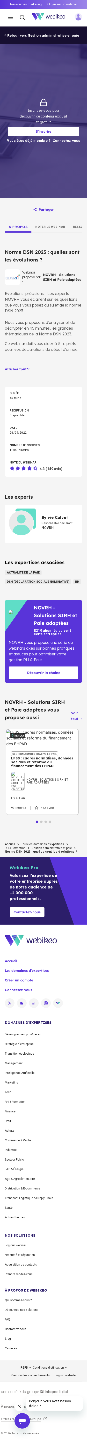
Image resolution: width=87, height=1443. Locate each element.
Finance (10, 1111)
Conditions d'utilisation (48, 1367)
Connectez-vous (18, 990)
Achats (9, 1130)
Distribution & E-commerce (22, 1188)
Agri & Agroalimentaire (20, 1179)
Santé (9, 1207)
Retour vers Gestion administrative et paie (43, 35)
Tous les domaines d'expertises (42, 844)
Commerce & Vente (18, 1140)
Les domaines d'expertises (27, 970)
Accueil (10, 844)
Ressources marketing (26, 4)
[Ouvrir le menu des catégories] (10, 18)
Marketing (11, 1082)
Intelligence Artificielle (20, 1073)
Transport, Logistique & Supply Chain (29, 1198)
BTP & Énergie (14, 1169)
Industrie (11, 1150)
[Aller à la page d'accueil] (51, 17)
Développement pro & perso (23, 1034)
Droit (8, 1121)
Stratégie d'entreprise (19, 1044)
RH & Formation (15, 848)
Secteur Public (14, 1159)
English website (65, 1375)
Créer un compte (19, 980)
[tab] (18, 227)
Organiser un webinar (62, 4)
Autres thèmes (15, 1217)
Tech (8, 1092)
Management (14, 1063)
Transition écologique (19, 1053)
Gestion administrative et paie (52, 848)
